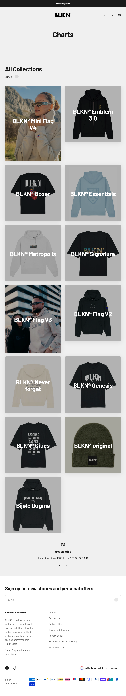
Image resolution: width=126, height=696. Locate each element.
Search (52, 612)
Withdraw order (57, 647)
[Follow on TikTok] (15, 668)
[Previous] (29, 3)
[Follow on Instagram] (7, 668)
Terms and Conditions (60, 629)
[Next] (97, 3)
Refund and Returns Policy (63, 641)
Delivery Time (56, 624)
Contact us (54, 618)
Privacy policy (56, 635)
